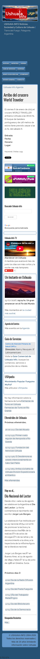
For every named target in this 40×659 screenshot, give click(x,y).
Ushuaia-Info (9, 87)
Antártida (14, 63)
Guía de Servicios (9, 69)
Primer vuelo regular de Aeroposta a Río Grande (17, 438)
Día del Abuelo (17, 429)
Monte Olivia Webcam (10, 74)
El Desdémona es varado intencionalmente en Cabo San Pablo (18, 459)
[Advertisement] (20, 49)
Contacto (20, 80)
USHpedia (21, 69)
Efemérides (24, 74)
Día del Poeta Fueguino (19, 589)
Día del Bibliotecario (17, 604)
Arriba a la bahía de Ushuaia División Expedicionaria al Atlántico (20, 472)
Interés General (9, 80)
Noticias (6, 63)
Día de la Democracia (18, 609)
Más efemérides (12, 480)
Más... (7, 622)
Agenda (23, 63)
